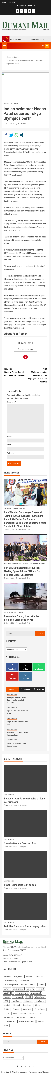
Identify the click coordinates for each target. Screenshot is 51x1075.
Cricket (24, 985)
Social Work (27, 1009)
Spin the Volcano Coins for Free (20, 843)
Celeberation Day (10, 981)
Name (9, 436)
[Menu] (10, 46)
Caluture (39, 977)
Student (33, 1013)
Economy (30, 989)
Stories (23, 1013)
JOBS (6, 1001)
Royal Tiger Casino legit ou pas (20, 884)
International (17, 564)
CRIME (32, 985)
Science (16, 1009)
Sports (6, 103)
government (18, 997)
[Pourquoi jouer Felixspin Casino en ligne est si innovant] (25, 778)
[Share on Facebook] (6, 135)
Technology (8, 1017)
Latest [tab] (12, 689)
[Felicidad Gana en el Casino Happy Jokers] (25, 906)
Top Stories (14, 103)
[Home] (4, 46)
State (6, 612)
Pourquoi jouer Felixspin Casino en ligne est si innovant (16, 700)
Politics (25, 564)
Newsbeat (27, 1005)
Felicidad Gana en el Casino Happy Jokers (25, 926)
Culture (41, 985)
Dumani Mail (10, 124)
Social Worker (40, 1009)
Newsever (33, 1072)
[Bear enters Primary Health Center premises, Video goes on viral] (25, 596)
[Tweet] (11, 135)
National (17, 1005)
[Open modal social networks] (21, 135)
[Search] (43, 45)
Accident (7, 977)
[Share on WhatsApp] (16, 135)
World (6, 1026)
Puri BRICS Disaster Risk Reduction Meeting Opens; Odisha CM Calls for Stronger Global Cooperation (22, 571)
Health (28, 997)
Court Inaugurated (11, 985)
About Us (31, 6)
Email (9, 445)
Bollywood (18, 977)
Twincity (22, 508)
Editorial (41, 989)
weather (41, 1021)
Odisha (37, 1005)
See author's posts (25, 349)
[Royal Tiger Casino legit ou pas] (25, 864)
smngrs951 (23, 805)
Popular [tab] (26, 689)
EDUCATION (7, 564)
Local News (8, 508)
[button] (10, 46)
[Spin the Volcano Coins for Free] (25, 823)
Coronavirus (25, 981)
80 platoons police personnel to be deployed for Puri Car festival (37, 375)
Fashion (7, 997)
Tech (41, 1013)
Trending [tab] (40, 689)
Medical (7, 1005)
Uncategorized (12, 694)
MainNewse (40, 1001)
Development (18, 989)
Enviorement (36, 993)
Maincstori (28, 1001)
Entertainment (22, 993)
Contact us (21, 6)
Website (10, 453)
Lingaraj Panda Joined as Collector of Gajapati (14, 372)
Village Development (26, 1021)
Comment (11, 402)
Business (29, 977)
